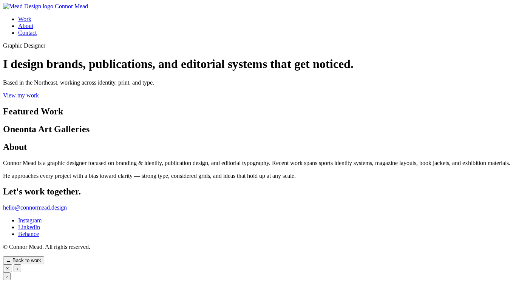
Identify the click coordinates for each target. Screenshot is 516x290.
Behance (28, 234)
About (25, 26)
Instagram (30, 220)
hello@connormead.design (35, 207)
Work (24, 19)
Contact (27, 32)
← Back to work (23, 260)
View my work (21, 95)
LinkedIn (29, 227)
